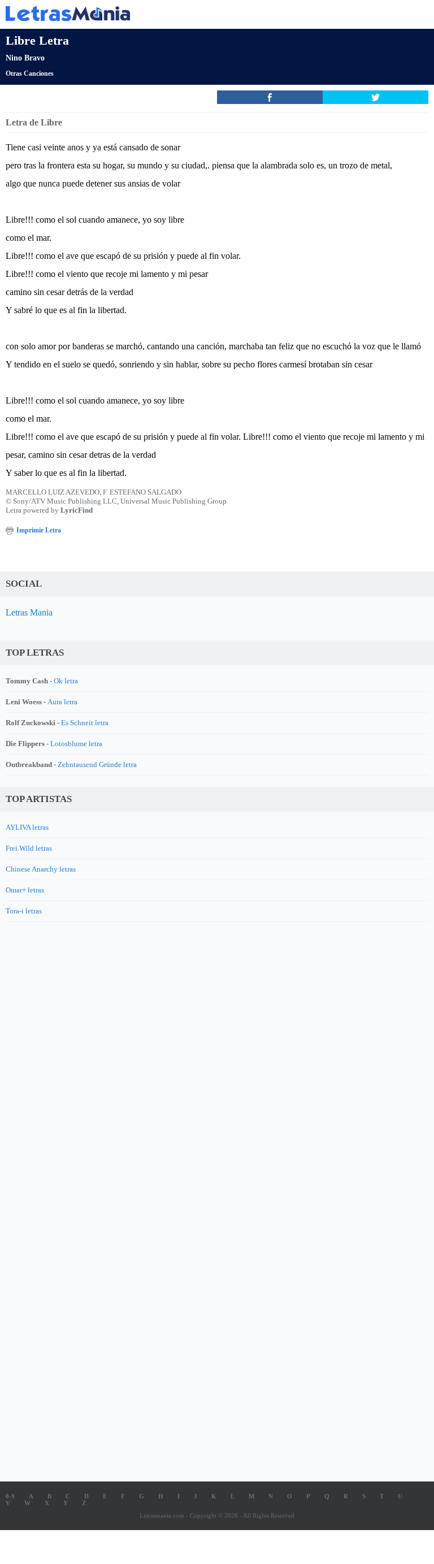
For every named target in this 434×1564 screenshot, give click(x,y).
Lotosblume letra (76, 743)
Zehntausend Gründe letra (97, 764)
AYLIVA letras (27, 827)
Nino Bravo (25, 58)
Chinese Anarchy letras (41, 869)
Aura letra (62, 701)
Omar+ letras (25, 890)
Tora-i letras (24, 911)
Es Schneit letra (84, 722)
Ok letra (66, 681)
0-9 (10, 1496)
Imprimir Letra (38, 530)
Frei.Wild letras (29, 848)
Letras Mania (29, 612)
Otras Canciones (30, 73)
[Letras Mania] (200, 13)
